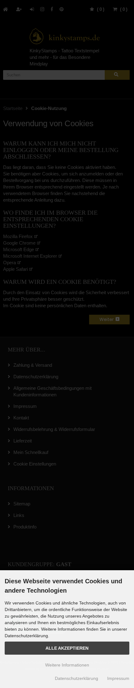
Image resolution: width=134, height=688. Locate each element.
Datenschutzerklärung (76, 678)
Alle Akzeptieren (67, 648)
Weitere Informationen (67, 664)
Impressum (118, 678)
